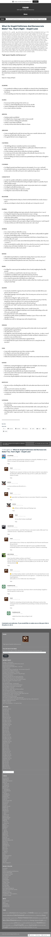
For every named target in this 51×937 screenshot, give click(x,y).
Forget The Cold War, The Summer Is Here (12, 680)
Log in (4, 902)
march (25, 41)
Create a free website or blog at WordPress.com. (10, 934)
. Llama (47, 32)
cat (39, 34)
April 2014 (5, 731)
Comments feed (6, 905)
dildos (23, 36)
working (36, 927)
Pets (4, 828)
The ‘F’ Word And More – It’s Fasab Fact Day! (12, 703)
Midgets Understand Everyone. (9, 700)
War (4, 861)
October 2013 (5, 740)
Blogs (24, 913)
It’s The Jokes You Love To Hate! (41, 443)
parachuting (4, 44)
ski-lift (38, 46)
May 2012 (5, 764)
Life (47, 918)
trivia (12, 927)
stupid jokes (26, 925)
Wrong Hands (6, 877)
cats (4, 830)
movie (23, 920)
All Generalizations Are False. (9, 690)
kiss (29, 40)
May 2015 (5, 713)
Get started (36, 1)
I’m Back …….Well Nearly (8, 662)
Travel (9, 927)
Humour (25, 32)
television (39, 925)
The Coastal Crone (7, 875)
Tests (4, 850)
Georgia (46, 38)
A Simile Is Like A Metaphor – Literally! (11, 672)
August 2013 (5, 742)
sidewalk (27, 46)
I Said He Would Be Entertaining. (10, 696)
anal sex (10, 33)
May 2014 (5, 730)
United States (27, 49)
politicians (42, 44)
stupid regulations (41, 48)
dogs (5, 831)
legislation (4, 41)
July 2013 (5, 744)
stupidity (6, 49)
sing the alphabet (33, 46)
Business (4, 788)
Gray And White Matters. (8, 675)
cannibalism (33, 34)
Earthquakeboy (6, 879)
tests (45, 925)
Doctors (5, 812)
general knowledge (6, 918)
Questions (5, 838)
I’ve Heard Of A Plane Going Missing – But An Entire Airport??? (16, 669)
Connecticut (38, 35)
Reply (8, 463)
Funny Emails (5, 884)
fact (29, 915)
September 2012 (6, 758)
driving (5, 793)
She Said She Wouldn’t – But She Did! (11, 683)
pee (13, 44)
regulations (28, 45)
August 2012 (5, 759)
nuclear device (25, 43)
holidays (4, 809)
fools (28, 38)
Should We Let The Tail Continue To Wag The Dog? (14, 673)
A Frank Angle (6, 885)
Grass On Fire (5, 881)
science (4, 925)
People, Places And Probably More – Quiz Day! (12, 666)
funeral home (35, 38)
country (39, 913)
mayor (37, 41)
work (33, 927)
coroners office (45, 35)
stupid (10, 48)
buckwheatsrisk (11, 585)
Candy (29, 34)
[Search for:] (8, 772)
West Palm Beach (5, 51)
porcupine (4, 45)
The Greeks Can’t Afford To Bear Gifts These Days (13, 697)
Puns (4, 837)
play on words (8, 923)
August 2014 (5, 725)
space (11, 925)
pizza (33, 44)
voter (17, 50)
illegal (8, 40)
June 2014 (5, 728)
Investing (6, 789)
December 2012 (6, 754)
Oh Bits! (4, 827)
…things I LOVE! (6, 882)
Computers (5, 797)
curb (5, 36)
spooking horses (43, 46)
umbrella (22, 49)
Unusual (42, 32)
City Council (4, 35)
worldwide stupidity (31, 51)
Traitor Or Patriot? (7, 701)
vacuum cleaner (8, 50)
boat (7, 34)
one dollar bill (41, 43)
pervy (19, 44)
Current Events (6, 800)
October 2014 (5, 723)
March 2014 (5, 733)
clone (19, 35)
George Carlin (6, 806)
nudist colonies (31, 43)
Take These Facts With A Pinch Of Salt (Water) (12, 685)
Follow (5, 655)
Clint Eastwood (14, 35)
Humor (33, 39)
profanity (11, 45)
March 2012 (5, 766)
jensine (9, 482)
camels (26, 34)
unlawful (40, 49)
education (36, 36)
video (4, 860)
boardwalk (4, 34)
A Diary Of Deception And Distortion (10, 871)
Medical (5, 814)
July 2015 (5, 710)
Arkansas (18, 33)
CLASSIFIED (5, 795)
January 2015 (5, 718)
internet (40, 918)
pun (19, 923)
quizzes (34, 923)
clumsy (26, 35)
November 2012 (6, 755)
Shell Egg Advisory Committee (19, 46)
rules (34, 45)
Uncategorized (37, 32)
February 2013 (6, 751)
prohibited (15, 45)
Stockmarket (6, 790)
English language (41, 36)
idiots (6, 40)
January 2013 (5, 752)
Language (5, 819)
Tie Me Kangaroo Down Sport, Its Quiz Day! (12, 686)
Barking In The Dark (7, 892)
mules (13, 43)
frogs (31, 38)
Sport (4, 847)
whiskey (17, 51)
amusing (11, 913)
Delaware (20, 36)
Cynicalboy (5, 868)
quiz (32, 923)
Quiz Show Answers (7, 840)
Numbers (5, 826)
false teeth (8, 38)
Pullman (19, 45)
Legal (29, 32)
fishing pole (16, 38)
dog (26, 36)
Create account (6, 901)
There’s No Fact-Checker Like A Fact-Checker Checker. (14, 679)
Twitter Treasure (6, 668)
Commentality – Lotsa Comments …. (10, 893)
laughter (32, 40)
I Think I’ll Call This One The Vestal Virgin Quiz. (13, 676)
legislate (45, 40)
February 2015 (6, 717)
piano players (26, 44)
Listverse (5, 869)
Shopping (5, 844)
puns (24, 923)
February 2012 (6, 768)
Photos (4, 834)
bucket (13, 34)
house (26, 39)
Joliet (20, 40)
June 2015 (5, 711)
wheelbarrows (12, 51)
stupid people (27, 48)
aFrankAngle (10, 455)
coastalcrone (10, 526)
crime (3, 36)
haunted (8, 39)
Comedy (34, 35)
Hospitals (5, 810)
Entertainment (19, 915)
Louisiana (21, 41)
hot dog (19, 39)
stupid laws (21, 48)
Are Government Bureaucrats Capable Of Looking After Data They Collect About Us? (21, 699)
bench (44, 33)
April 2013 (5, 748)
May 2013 (5, 747)
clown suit (22, 35)
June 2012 (5, 762)
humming (29, 39)
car (37, 34)
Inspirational (5, 817)
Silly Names (5, 845)
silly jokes (8, 925)
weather (45, 50)
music (29, 920)
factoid (31, 915)
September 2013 (6, 741)
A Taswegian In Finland (8, 874)
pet (21, 44)
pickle (30, 44)
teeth (17, 49)
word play (24, 927)
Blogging (21, 913)
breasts (10, 34)
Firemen (4, 803)
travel (4, 852)
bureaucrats (18, 34)
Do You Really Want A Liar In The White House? (13, 677)
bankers (5, 783)
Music (4, 824)
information (35, 918)
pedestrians (9, 44)
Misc (44, 41)
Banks (4, 782)
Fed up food (5, 878)
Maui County (33, 41)
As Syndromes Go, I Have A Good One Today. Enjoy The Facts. (16, 693)
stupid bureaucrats (15, 48)
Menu (25, 14)
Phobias (4, 833)
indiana (14, 40)
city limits (9, 35)
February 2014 (6, 734)
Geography (12, 918)
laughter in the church (39, 40)
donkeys (28, 36)
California (23, 34)
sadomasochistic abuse (40, 45)
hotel (23, 39)
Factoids (4, 802)
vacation (4, 858)
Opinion (37, 920)
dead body (15, 36)
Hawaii (12, 39)
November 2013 (6, 738)
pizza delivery (37, 44)
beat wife (38, 33)
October (36, 43)
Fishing (12, 38)
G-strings (43, 38)
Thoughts (5, 927)
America (7, 913)
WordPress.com (6, 906)
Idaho (3, 40)
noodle (20, 43)
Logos (5, 851)
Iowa (17, 40)
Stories (4, 848)
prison (7, 45)
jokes (44, 918)
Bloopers (5, 786)
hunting (40, 39)
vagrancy (14, 50)
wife (21, 927)
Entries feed (5, 903)
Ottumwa (46, 43)
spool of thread (5, 48)
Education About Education (8, 665)
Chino (41, 34)
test (42, 925)
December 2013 (6, 737)
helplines (5, 807)
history (16, 918)
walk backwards (28, 50)
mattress (28, 41)
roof (31, 45)
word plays (29, 927)
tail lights (13, 49)
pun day (21, 923)
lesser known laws (10, 41)
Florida (25, 38)
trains (19, 49)
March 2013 (5, 749)
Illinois (11, 40)
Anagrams (5, 779)
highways (16, 39)
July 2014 (5, 727)
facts (38, 915)
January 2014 (5, 735)
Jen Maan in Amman (7, 895)
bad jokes (17, 913)
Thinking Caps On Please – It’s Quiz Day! (11, 694)
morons (9, 43)
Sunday (9, 49)
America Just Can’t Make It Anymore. (10, 670)
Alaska (7, 33)
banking (5, 785)
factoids (35, 915)
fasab (26, 7)
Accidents (5, 778)
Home (2, 19)
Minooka (41, 41)
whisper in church (22, 51)
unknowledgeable (34, 49)
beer (41, 33)
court (5, 821)
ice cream (44, 39)
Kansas (22, 40)
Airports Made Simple (7, 872)
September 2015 (6, 709)
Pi (22, 44)
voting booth (21, 50)
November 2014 (6, 721)
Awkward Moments (7, 781)
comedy (19, 32)
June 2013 (5, 745)
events (26, 915)
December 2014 (6, 720)
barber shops (29, 33)
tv (3, 854)
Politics (32, 32)
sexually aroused (9, 46)
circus (47, 34)
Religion (5, 843)
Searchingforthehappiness (8, 888)
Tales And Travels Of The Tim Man (10, 889)
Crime (22, 32)
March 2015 (5, 716)
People (15, 44)
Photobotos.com (6, 891)
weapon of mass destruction (37, 50)
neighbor (16, 43)
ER (4, 813)
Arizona (14, 33)
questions (28, 923)
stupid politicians (33, 48)
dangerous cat (10, 36)
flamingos (22, 38)
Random (23, 45)
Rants (4, 841)
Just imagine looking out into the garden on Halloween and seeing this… (14, 444)
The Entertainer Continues (8, 687)
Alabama (3, 33)
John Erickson (10, 554)
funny (39, 38)
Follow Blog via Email (10, 648)
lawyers (5, 823)
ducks (32, 36)
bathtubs (34, 33)
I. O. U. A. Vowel (6, 682)
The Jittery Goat (6, 886)
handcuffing (4, 39)
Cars (4, 792)
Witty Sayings (6, 862)
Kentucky (26, 40)
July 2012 (5, 761)
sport (13, 925)
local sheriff (16, 41)
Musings (32, 920)
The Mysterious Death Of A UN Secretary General (13, 663)
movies (25, 920)
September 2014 (6, 724)
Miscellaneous (5, 43)
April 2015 (5, 714)
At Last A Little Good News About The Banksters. (13, 692)
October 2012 (5, 757)
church (44, 34)
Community (36, 913)
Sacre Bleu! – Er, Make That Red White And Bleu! (13, 689)
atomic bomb (23, 33)
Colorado (30, 35)
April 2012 (5, 765)
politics (46, 44)
